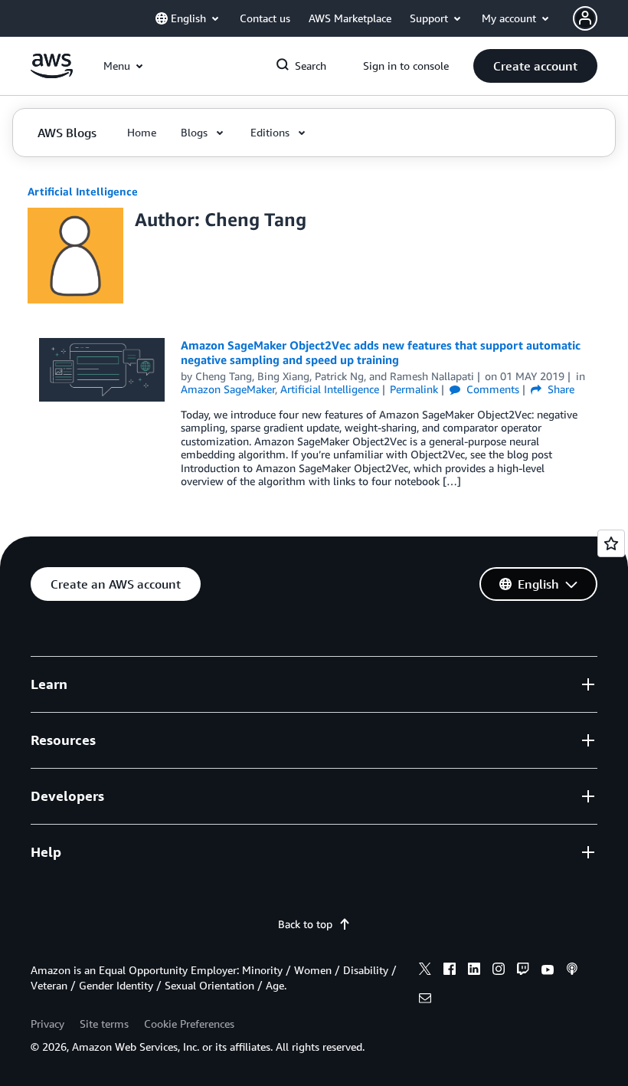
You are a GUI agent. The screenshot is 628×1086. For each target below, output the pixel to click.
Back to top (305, 923)
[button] (535, 66)
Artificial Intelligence (83, 191)
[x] (425, 971)
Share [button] (559, 388)
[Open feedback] (611, 543)
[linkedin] (474, 971)
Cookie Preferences (189, 1023)
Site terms (104, 1023)
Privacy (47, 1023)
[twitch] (523, 971)
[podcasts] (572, 971)
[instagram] (498, 971)
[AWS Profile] (585, 18)
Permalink (414, 388)
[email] (425, 1000)
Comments (491, 388)
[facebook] (449, 971)
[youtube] (547, 971)
